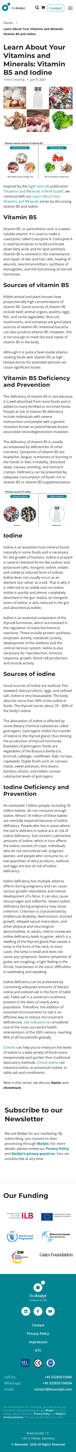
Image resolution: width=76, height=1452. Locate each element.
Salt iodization (35, 1022)
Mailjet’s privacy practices (33, 1153)
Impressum (38, 1342)
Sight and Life (38, 186)
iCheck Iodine (47, 1062)
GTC (38, 1350)
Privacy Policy (57, 1148)
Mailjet (43, 1143)
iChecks (9, 1047)
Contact (38, 1325)
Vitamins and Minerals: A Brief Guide (33, 191)
